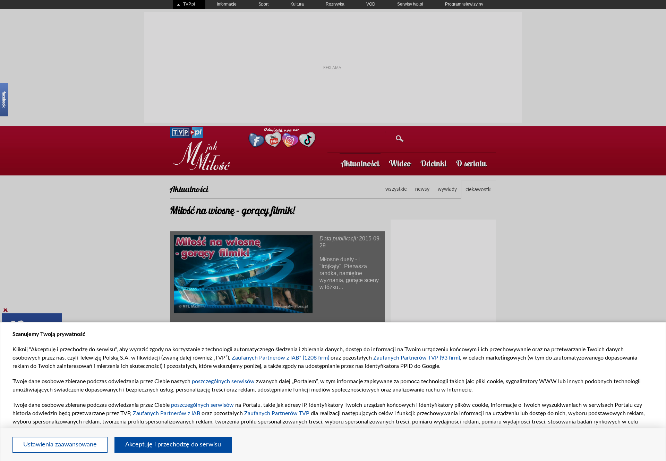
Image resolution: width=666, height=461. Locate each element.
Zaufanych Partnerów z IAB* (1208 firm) (280, 358)
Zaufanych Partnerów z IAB (166, 413)
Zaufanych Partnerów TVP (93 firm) (416, 358)
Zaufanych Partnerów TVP (276, 413)
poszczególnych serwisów (223, 381)
